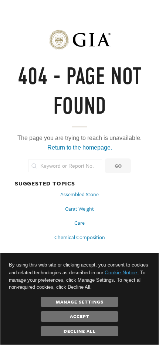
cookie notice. (122, 272)
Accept (79, 316)
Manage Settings (80, 301)
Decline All (80, 331)
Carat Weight (79, 208)
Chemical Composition (79, 237)
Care (79, 223)
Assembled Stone (79, 194)
